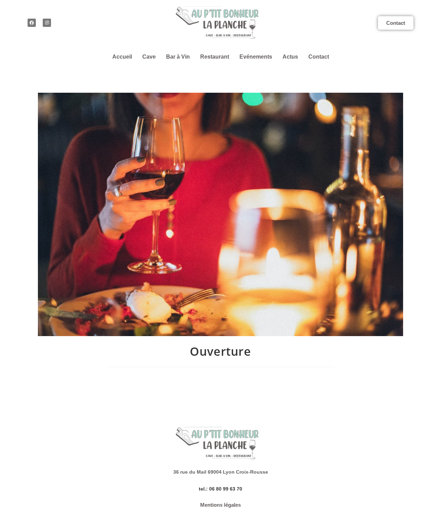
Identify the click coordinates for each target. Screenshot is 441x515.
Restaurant (214, 57)
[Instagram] (47, 23)
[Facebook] (32, 23)
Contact (318, 57)
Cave (149, 57)
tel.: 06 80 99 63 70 (220, 489)
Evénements (255, 57)
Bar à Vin (178, 57)
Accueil (122, 57)
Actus (290, 57)
